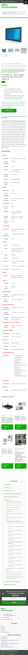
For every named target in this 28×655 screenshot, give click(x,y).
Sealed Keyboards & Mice (10, 584)
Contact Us (14, 146)
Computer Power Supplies (13, 505)
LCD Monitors (7, 487)
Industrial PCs (7, 499)
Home (2, 63)
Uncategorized (7, 484)
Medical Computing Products (11, 496)
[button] (24, 24)
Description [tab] (4, 117)
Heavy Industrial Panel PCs (13, 521)
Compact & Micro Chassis (12, 507)
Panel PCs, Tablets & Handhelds (11, 581)
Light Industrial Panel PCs (13, 572)
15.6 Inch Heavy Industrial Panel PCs (12, 65)
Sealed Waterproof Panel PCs (14, 574)
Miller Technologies (9, 6)
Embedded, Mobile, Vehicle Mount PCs (13, 493)
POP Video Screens (8, 490)
